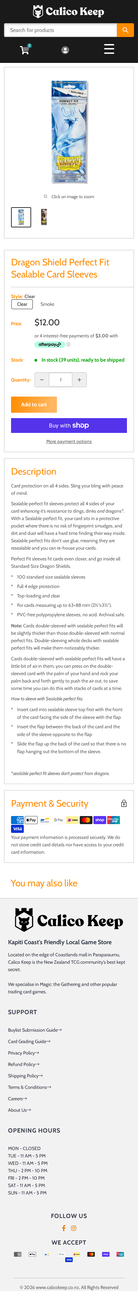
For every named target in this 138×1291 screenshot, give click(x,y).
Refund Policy (21, 1064)
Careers (15, 1099)
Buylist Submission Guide (33, 1030)
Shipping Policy (23, 1076)
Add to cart (34, 404)
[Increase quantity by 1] (79, 380)
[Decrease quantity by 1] (42, 380)
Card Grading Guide (27, 1041)
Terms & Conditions (27, 1087)
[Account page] (65, 50)
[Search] (125, 30)
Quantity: (20, 380)
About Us (17, 1110)
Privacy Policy (21, 1053)
